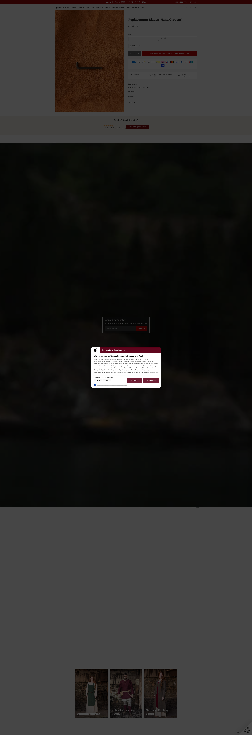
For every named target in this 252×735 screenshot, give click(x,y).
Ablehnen (134, 380)
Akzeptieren (151, 380)
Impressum (110, 377)
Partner (107, 380)
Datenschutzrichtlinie (100, 377)
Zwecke (98, 380)
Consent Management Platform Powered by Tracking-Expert (112, 385)
